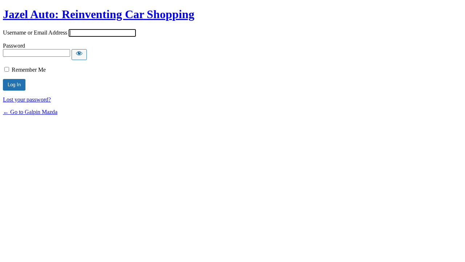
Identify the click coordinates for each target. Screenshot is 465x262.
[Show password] (79, 54)
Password (14, 46)
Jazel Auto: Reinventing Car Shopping (98, 14)
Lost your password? (27, 99)
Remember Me (29, 70)
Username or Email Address (35, 32)
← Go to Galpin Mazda (30, 112)
